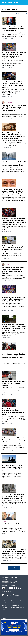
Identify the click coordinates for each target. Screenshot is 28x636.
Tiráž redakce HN (5, 603)
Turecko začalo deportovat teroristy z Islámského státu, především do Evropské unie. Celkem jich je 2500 (14, 551)
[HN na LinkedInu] (16, 588)
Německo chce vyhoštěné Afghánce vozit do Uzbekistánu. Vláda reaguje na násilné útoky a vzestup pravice (14, 326)
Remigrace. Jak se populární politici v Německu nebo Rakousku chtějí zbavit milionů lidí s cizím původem (14, 220)
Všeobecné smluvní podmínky (17, 607)
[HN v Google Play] (6, 594)
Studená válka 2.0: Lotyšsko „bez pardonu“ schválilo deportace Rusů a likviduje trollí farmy (13, 28)
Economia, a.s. (11, 579)
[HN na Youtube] (20, 588)
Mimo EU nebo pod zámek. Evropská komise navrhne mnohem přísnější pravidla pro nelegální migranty (14, 163)
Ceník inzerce (4, 609)
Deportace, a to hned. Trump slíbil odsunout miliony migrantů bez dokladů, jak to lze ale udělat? (13, 299)
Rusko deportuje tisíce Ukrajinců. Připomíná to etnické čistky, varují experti (13, 439)
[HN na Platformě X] (10, 588)
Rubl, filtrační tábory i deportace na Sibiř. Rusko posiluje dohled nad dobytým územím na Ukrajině (14, 496)
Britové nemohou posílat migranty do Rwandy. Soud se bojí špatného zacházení (13, 383)
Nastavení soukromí (15, 605)
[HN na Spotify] (18, 588)
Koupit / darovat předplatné (8, 613)
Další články (14, 567)
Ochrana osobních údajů (16, 600)
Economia (4, 605)
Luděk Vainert (9, 102)
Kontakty (4, 600)
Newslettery (4, 618)
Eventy (3, 615)
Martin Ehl (8, 264)
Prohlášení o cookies (15, 603)
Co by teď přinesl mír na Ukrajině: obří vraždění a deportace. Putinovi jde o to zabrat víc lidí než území (13, 356)
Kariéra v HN (4, 607)
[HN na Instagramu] (14, 588)
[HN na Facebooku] (12, 588)
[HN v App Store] (16, 594)
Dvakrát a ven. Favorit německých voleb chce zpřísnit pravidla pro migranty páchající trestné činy (13, 247)
